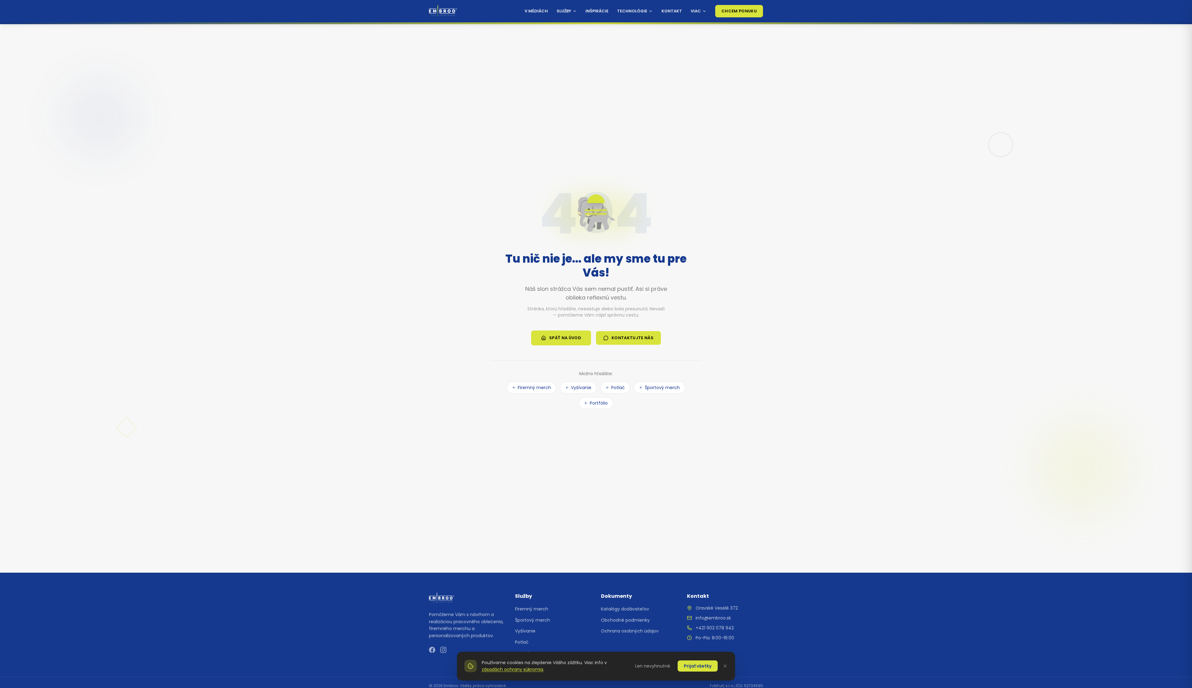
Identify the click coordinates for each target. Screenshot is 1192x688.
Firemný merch (534, 387)
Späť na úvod (565, 338)
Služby (564, 11)
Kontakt (671, 11)
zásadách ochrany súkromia (512, 669)
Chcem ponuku (739, 11)
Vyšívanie (581, 387)
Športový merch (662, 387)
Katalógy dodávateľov (625, 609)
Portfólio (599, 403)
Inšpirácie (596, 11)
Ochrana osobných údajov (630, 631)
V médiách (536, 11)
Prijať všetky (697, 666)
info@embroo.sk (713, 618)
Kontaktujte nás (632, 338)
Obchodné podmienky (625, 620)
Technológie (632, 11)
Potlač (618, 387)
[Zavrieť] (725, 666)
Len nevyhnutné (652, 666)
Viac (696, 11)
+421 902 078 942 (715, 628)
